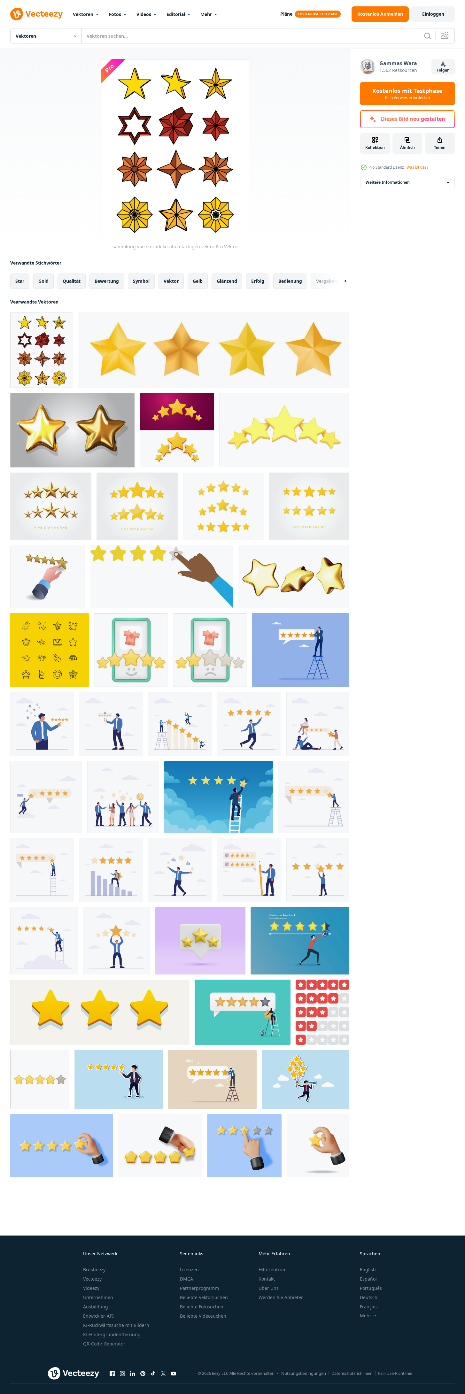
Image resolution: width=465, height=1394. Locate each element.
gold (43, 281)
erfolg (257, 281)
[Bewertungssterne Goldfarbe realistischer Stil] (100, 1012)
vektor (171, 281)
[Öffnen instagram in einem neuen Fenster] (122, 1373)
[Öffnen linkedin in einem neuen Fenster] (132, 1373)
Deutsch (368, 1297)
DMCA (186, 1279)
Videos (143, 14)
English (368, 1270)
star (19, 281)
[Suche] (427, 36)
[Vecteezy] (36, 14)
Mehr (206, 14)
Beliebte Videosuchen (203, 1316)
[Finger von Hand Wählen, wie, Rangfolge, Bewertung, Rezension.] (161, 576)
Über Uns (269, 1288)
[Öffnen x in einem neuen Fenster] (163, 1373)
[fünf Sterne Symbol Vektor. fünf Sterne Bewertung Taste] (309, 506)
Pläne (286, 14)
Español (368, 1279)
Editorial (176, 14)
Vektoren (83, 14)
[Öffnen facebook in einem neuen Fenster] (112, 1373)
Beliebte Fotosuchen (201, 1307)
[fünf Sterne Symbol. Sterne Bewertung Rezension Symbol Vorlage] (50, 506)
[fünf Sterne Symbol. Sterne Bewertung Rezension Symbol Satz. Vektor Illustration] (137, 506)
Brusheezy (94, 1270)
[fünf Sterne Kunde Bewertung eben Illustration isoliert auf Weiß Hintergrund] (317, 724)
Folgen (443, 70)
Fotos (115, 14)
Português (371, 1288)
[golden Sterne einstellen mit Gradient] (213, 350)
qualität (72, 281)
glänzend (227, 281)
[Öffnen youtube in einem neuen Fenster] (173, 1373)
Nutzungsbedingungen (303, 1373)
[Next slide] (339, 281)
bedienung (290, 281)
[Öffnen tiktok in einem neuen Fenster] (153, 1373)
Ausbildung (95, 1307)
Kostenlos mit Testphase (407, 93)
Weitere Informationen (388, 182)
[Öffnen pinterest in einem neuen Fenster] (142, 1373)
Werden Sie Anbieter (281, 1297)
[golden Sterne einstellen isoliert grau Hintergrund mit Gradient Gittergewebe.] (72, 430)
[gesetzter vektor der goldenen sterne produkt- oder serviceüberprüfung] (293, 576)
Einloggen (433, 14)
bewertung (107, 281)
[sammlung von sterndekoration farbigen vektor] (41, 350)
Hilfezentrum (273, 1270)
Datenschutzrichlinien (352, 1373)
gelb (198, 281)
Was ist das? (417, 167)
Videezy (91, 1288)
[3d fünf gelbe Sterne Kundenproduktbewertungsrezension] (177, 430)
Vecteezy (92, 1279)
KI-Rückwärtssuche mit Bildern (116, 1325)
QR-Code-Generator (104, 1344)
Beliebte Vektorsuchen (204, 1297)
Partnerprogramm (199, 1288)
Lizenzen (189, 1270)
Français (369, 1307)
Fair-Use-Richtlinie (395, 1373)
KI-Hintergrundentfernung (112, 1334)
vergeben (326, 281)
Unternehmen (98, 1297)
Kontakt (267, 1279)
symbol (141, 281)
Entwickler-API (98, 1316)
